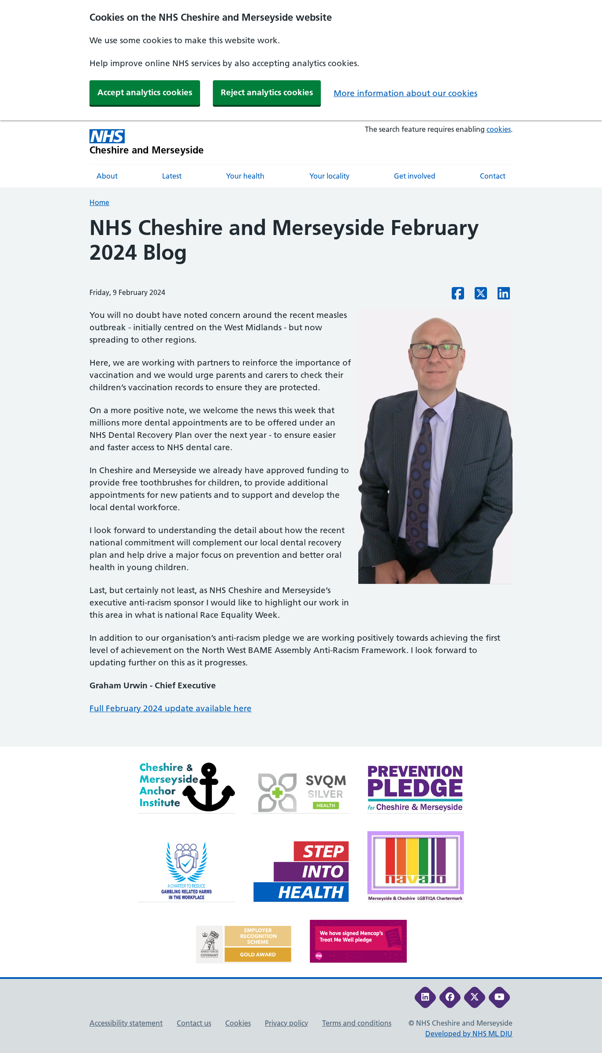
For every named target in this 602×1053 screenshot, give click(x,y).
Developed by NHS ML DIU (469, 1033)
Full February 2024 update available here (170, 708)
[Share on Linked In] (504, 295)
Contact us (194, 1023)
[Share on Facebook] (458, 295)
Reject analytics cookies (267, 92)
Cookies (238, 1023)
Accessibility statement (126, 1023)
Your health (245, 176)
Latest (172, 176)
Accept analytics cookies (144, 92)
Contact (492, 176)
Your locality (329, 176)
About (107, 176)
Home (99, 202)
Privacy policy (286, 1023)
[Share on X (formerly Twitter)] (481, 295)
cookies (499, 129)
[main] (301, 481)
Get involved (414, 176)
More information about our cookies (405, 93)
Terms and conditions (356, 1023)
